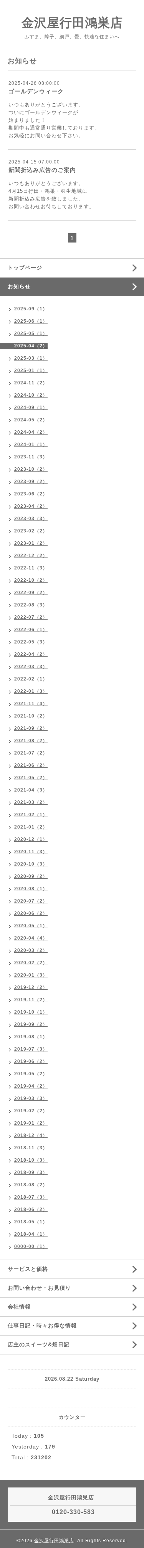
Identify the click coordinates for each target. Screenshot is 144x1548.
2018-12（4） (31, 1135)
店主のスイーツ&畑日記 (39, 1344)
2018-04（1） (31, 1234)
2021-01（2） (31, 827)
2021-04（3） (31, 790)
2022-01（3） (31, 691)
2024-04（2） (31, 432)
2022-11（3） (31, 568)
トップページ (25, 267)
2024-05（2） (31, 420)
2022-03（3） (31, 666)
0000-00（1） (31, 1246)
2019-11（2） (31, 999)
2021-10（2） (31, 716)
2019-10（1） (31, 1012)
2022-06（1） (31, 629)
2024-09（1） (31, 407)
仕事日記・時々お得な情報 (42, 1325)
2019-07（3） (31, 1049)
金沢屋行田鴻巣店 (72, 23)
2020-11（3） (31, 851)
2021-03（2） (31, 802)
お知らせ (19, 286)
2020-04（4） (31, 938)
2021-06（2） (31, 765)
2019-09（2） (31, 1024)
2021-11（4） (31, 703)
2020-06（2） (31, 913)
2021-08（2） (31, 740)
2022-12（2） (31, 555)
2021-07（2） (31, 753)
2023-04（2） (31, 506)
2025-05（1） (31, 333)
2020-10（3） (31, 864)
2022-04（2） (31, 654)
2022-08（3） (31, 605)
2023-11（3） (31, 457)
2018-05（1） (31, 1222)
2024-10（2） (31, 395)
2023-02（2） (31, 531)
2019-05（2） (31, 1073)
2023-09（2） (31, 481)
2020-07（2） (31, 901)
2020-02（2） (31, 962)
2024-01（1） (31, 444)
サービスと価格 (28, 1269)
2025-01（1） (31, 370)
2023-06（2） (31, 494)
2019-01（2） (31, 1123)
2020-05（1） (31, 925)
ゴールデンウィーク (36, 91)
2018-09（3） (31, 1172)
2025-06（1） (31, 321)
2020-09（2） (31, 876)
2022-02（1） (31, 679)
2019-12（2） (31, 987)
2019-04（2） (31, 1086)
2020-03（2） (31, 950)
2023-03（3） (31, 518)
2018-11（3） (31, 1147)
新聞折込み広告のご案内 (42, 170)
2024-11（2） (31, 383)
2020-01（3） (31, 975)
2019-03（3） (31, 1098)
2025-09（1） (31, 309)
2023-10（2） (31, 469)
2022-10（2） (31, 580)
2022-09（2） (31, 592)
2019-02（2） (31, 1110)
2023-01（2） (31, 543)
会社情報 (19, 1307)
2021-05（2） (31, 777)
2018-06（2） (31, 1209)
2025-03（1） (31, 358)
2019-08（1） (31, 1036)
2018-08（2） (31, 1185)
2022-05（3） (31, 642)
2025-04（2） (31, 346)
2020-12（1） (31, 839)
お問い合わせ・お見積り (39, 1288)
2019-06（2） (31, 1061)
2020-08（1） (31, 888)
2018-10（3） (31, 1160)
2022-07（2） (31, 617)
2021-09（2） (31, 728)
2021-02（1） (31, 814)
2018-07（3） (31, 1197)
